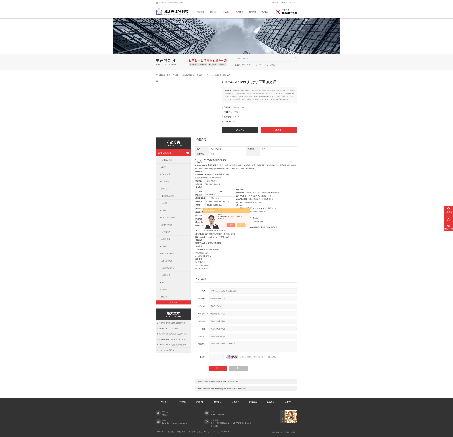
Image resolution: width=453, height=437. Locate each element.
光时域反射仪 (166, 160)
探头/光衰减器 (166, 261)
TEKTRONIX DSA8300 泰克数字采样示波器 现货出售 (175, 334)
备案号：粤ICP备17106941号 (208, 432)
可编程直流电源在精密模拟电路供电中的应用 (175, 323)
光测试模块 (165, 232)
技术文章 (252, 12)
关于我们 (213, 12)
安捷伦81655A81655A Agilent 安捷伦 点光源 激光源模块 (225, 389)
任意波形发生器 (167, 196)
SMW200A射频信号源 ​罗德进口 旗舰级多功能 (221, 381)
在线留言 (283, 3)
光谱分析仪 (165, 275)
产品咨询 (240, 130)
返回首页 (274, 3)
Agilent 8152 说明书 (166, 350)
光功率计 (164, 203)
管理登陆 (294, 432)
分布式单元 (165, 174)
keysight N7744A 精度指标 (168, 328)
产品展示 (226, 12)
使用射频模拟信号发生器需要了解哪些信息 (174, 339)
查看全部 (173, 302)
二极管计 (164, 210)
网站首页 (200, 12)
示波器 (164, 246)
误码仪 (164, 282)
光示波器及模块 (167, 254)
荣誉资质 (253, 402)
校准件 (164, 167)
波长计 (164, 297)
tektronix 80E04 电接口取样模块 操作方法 (174, 345)
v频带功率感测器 (168, 217)
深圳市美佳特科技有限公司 (175, 3)
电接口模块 (165, 239)
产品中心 (200, 402)
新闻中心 (239, 12)
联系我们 (292, 3)
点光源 (199, 75)
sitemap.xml (225, 432)
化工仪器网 (285, 432)
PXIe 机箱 (165, 181)
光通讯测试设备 (188, 75)
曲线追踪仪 (165, 189)
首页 (168, 75)
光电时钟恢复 (166, 225)
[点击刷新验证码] (232, 357)
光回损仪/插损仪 (167, 268)
